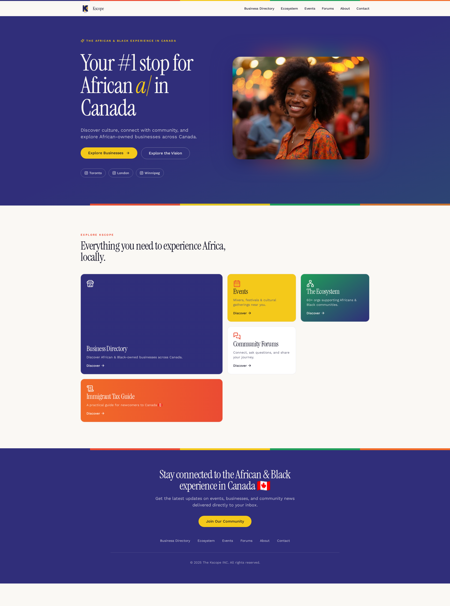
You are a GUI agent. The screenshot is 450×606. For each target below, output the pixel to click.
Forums (328, 8)
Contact (362, 8)
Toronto (95, 173)
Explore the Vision (165, 153)
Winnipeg (152, 173)
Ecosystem (289, 8)
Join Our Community (225, 521)
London (123, 173)
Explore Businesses (105, 153)
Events (309, 8)
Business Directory (259, 8)
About (345, 8)
